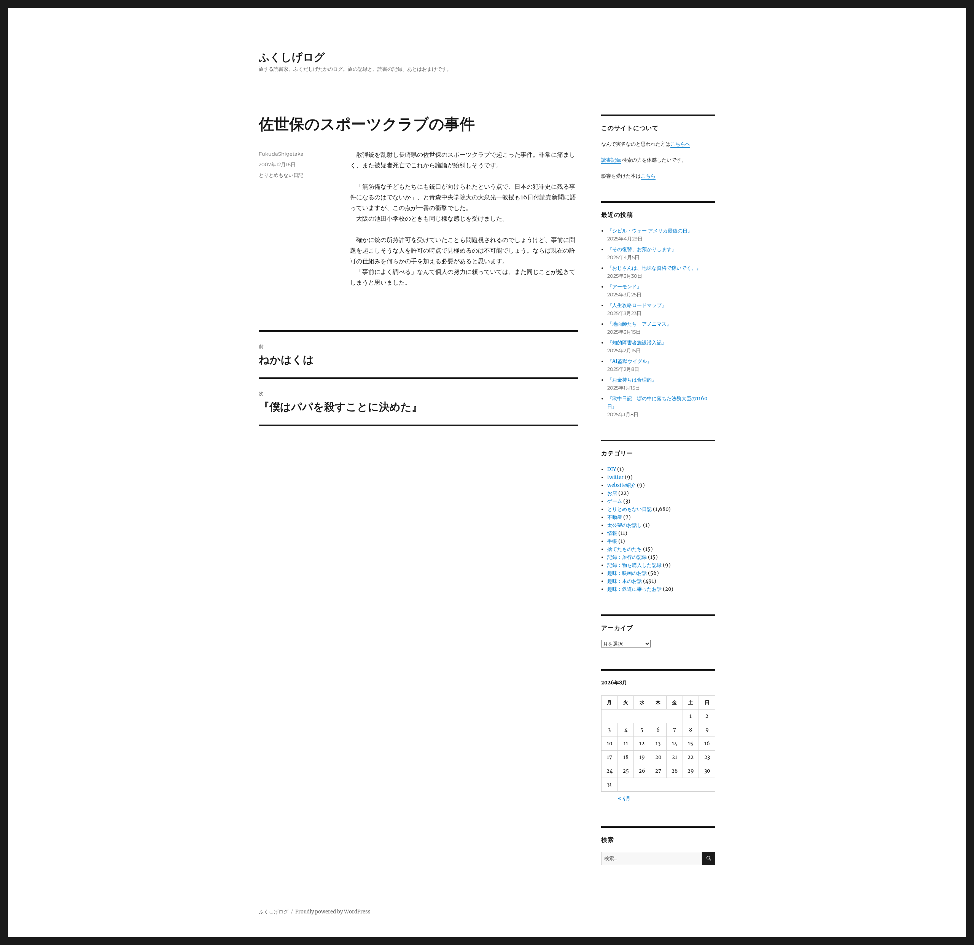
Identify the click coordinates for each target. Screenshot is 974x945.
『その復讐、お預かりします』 (641, 249)
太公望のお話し (624, 525)
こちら (648, 176)
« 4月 (624, 798)
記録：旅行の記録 (627, 557)
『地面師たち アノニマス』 (639, 324)
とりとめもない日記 (281, 175)
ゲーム (614, 501)
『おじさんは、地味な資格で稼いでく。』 (654, 268)
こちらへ (680, 144)
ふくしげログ (292, 57)
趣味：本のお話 (624, 581)
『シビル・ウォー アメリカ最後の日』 (649, 231)
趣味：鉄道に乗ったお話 (634, 589)
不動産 (614, 517)
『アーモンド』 (624, 286)
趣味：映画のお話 (627, 573)
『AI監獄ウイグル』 (629, 361)
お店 (612, 493)
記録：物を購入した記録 (634, 565)
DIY (611, 469)
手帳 (612, 541)
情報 (612, 533)
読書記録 (611, 160)
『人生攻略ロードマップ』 (637, 305)
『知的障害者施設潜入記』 (637, 342)
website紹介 (621, 485)
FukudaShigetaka (281, 154)
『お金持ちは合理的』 (632, 380)
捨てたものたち (624, 549)
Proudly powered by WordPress (333, 911)
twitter (615, 477)
